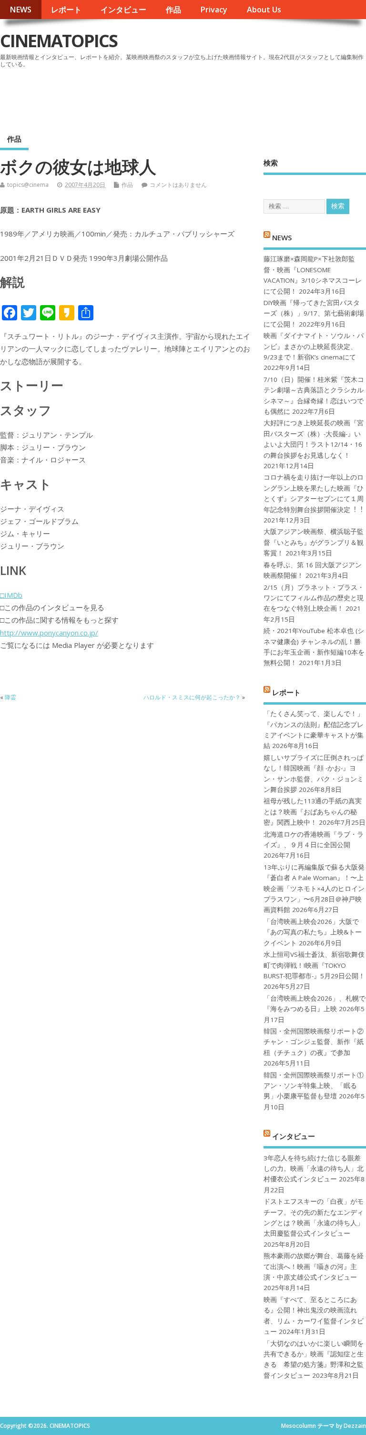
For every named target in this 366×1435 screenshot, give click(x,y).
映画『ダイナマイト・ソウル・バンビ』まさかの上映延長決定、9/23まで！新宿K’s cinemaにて (314, 346)
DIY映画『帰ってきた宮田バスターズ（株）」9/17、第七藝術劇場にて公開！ (314, 313)
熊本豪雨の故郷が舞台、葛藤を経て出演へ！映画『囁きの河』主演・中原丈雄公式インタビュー (314, 1266)
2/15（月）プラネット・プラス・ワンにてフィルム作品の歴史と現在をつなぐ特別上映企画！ (314, 598)
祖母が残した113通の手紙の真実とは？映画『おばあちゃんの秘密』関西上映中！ (313, 812)
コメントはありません (178, 185)
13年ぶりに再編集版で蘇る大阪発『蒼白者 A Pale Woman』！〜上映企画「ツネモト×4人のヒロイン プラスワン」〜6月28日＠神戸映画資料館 (314, 888)
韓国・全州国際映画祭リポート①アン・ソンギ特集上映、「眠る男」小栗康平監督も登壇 (314, 1086)
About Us (264, 9)
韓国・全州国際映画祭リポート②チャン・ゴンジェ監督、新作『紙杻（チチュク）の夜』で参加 (314, 1042)
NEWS (20, 9)
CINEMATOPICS (58, 40)
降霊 (10, 697)
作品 (173, 9)
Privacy (213, 9)
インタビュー (123, 9)
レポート (66, 9)
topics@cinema (28, 185)
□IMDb (11, 595)
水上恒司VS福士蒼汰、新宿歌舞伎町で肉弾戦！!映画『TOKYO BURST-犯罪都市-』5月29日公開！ (314, 965)
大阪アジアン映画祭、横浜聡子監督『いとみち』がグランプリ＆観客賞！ (314, 542)
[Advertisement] (184, 97)
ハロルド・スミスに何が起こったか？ (192, 697)
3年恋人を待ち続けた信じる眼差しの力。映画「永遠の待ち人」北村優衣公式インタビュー (314, 1169)
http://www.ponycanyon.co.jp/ (49, 632)
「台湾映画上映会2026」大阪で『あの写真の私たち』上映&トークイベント (313, 932)
